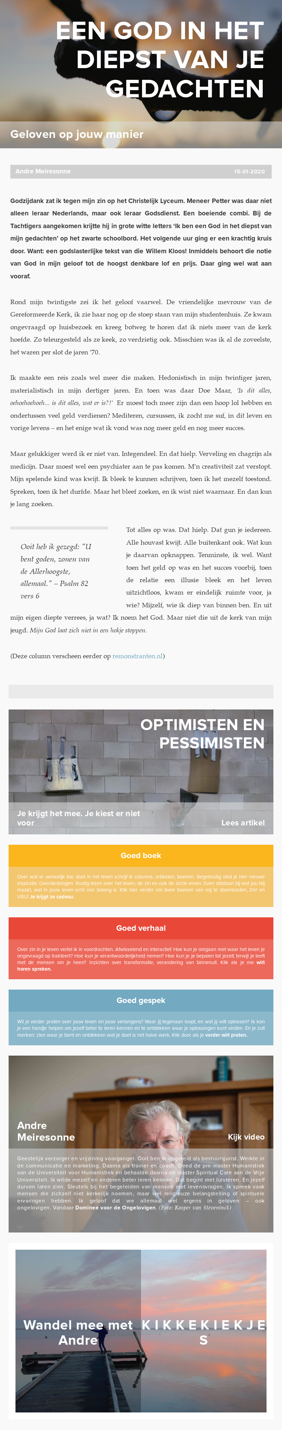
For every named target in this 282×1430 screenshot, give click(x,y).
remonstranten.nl (137, 656)
